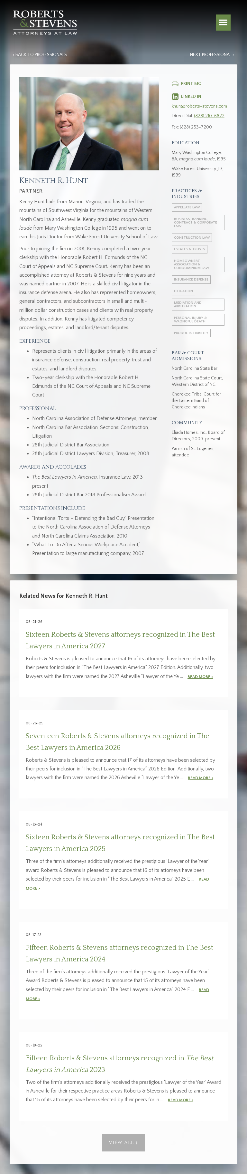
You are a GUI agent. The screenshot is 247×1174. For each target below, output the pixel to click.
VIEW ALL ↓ (123, 1142)
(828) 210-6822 (209, 116)
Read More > (200, 676)
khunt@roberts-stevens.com (199, 106)
